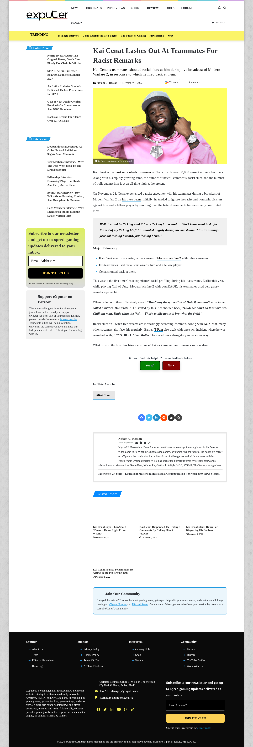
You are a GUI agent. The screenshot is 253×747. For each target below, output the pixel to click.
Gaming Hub (142, 649)
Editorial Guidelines (43, 660)
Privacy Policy (91, 649)
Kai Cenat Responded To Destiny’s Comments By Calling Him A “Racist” (159, 530)
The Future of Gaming (133, 35)
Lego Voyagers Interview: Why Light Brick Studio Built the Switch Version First (65, 211)
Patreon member (68, 319)
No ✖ (171, 365)
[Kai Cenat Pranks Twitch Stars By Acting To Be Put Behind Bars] (113, 554)
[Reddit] (163, 417)
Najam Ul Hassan (105, 82)
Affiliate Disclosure (94, 666)
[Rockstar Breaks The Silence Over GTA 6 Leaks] (35, 121)
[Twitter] (149, 417)
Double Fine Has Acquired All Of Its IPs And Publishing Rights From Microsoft (64, 150)
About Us (37, 649)
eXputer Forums (118, 604)
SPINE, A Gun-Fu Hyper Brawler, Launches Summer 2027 (63, 74)
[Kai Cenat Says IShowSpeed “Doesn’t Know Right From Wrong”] (113, 511)
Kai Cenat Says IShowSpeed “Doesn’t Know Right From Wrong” (109, 530)
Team (35, 654)
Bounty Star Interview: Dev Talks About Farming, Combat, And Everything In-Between (65, 196)
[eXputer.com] (47, 15)
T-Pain (158, 329)
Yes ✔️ (150, 365)
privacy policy (66, 283)
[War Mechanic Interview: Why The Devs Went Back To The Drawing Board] (35, 166)
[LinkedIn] (156, 417)
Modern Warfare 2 (169, 258)
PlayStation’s (157, 35)
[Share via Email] (171, 417)
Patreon (139, 660)
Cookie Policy (91, 654)
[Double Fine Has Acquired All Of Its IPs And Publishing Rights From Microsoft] (35, 151)
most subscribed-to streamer (133, 172)
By (95, 82)
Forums (187, 8)
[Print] (178, 417)
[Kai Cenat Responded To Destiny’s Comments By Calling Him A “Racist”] (160, 511)
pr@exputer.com (129, 691)
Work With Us (195, 666)
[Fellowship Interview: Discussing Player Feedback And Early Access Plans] (35, 181)
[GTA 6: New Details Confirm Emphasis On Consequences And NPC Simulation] (35, 106)
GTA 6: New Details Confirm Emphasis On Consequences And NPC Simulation (64, 105)
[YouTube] (119, 709)
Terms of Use (91, 660)
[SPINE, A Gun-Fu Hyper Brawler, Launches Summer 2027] (35, 75)
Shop (138, 654)
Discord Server (140, 604)
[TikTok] (133, 709)
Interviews (116, 8)
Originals (94, 8)
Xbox (170, 35)
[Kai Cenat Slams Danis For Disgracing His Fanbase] (206, 511)
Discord (191, 654)
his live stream (131, 199)
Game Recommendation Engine (100, 35)
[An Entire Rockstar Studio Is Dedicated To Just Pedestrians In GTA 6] (35, 90)
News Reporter (125, 442)
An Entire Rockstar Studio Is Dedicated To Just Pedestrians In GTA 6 (64, 90)
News (75, 8)
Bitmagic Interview (68, 35)
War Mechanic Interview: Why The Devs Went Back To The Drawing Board (65, 165)
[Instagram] (126, 709)
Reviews (153, 8)
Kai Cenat (210, 324)
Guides (135, 8)
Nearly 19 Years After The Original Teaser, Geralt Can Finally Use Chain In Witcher (64, 59)
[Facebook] (141, 417)
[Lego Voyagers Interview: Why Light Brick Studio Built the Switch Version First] (35, 212)
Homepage (38, 666)
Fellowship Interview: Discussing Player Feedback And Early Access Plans (63, 181)
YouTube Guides (196, 660)
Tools (170, 8)
